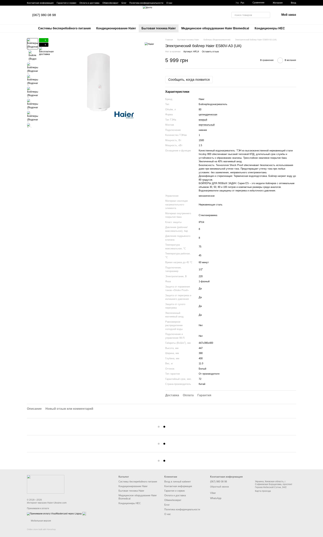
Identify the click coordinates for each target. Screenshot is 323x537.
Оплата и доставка (89, 3)
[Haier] (149, 43)
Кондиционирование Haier (116, 28)
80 (200, 109)
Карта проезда (263, 491)
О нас (169, 3)
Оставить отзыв (210, 51)
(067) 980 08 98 (44, 15)
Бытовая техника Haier (158, 28)
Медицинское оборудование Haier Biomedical (215, 28)
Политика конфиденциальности (146, 3)
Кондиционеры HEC (270, 28)
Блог (123, 3)
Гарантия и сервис (66, 3)
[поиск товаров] (267, 15)
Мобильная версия (40, 520)
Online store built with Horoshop (41, 529)
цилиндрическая (208, 114)
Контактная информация (40, 3)
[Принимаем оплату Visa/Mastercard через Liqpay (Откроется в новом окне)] (54, 513)
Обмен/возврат (110, 3)
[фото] (45, 484)
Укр (237, 3)
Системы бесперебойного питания (64, 28)
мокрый (203, 119)
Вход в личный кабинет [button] (177, 481)
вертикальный (207, 124)
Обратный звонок (219, 486)
